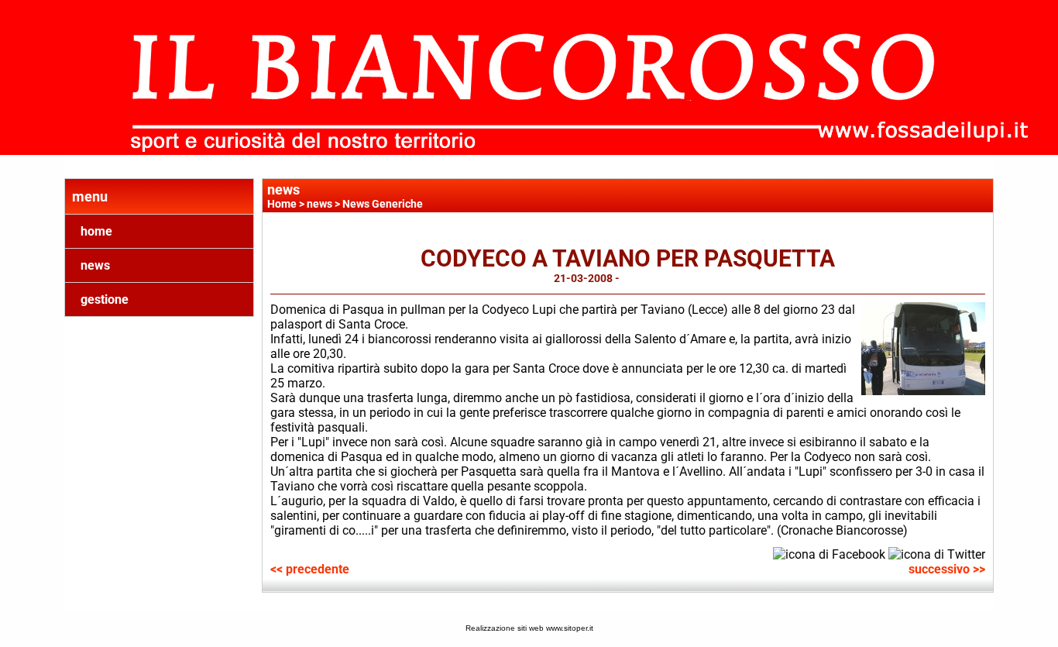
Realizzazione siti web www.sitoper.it (529, 628)
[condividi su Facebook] (829, 552)
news (95, 265)
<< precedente (309, 569)
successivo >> (947, 569)
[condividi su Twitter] (936, 552)
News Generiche (382, 204)
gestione (105, 299)
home (96, 231)
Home (282, 204)
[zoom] (923, 391)
